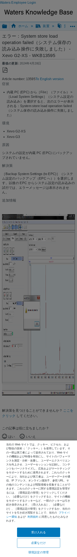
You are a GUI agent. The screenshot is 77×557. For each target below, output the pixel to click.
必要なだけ (38, 542)
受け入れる (38, 532)
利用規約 (33, 516)
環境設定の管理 (38, 552)
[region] (38, 498)
